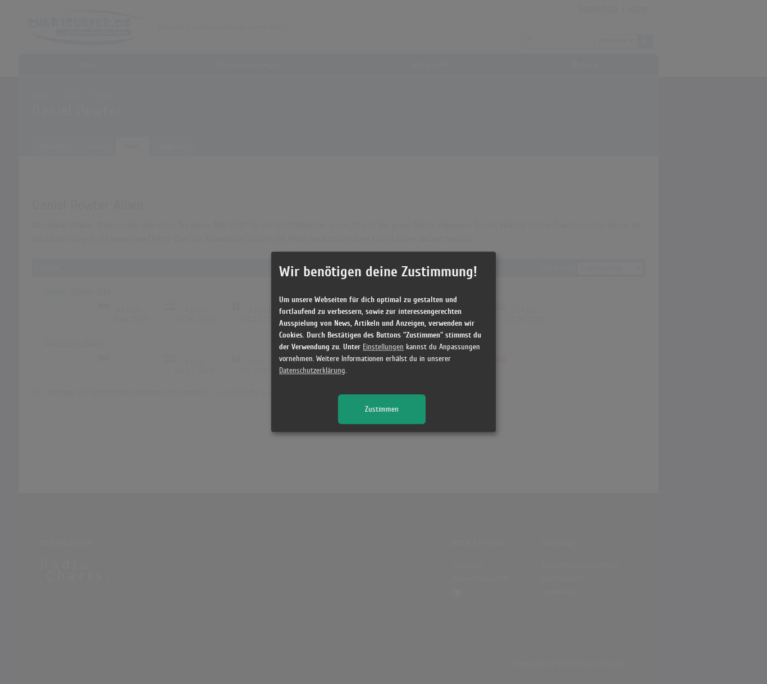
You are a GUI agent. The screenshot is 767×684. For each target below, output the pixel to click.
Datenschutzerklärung (312, 371)
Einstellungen (383, 347)
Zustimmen (382, 409)
